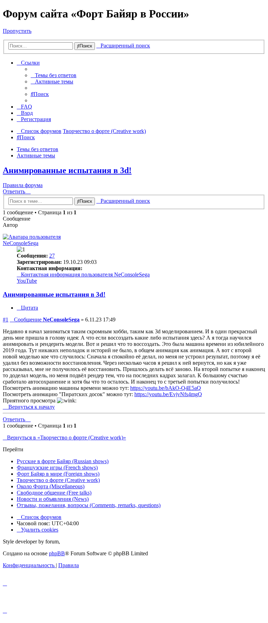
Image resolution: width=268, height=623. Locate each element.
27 (52, 256)
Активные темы (36, 155)
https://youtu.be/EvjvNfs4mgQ (168, 394)
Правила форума (23, 185)
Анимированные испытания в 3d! (67, 170)
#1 (5, 319)
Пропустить (17, 31)
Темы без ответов (37, 149)
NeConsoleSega (20, 243)
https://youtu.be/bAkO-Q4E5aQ (165, 388)
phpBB (57, 553)
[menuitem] (53, 75)
